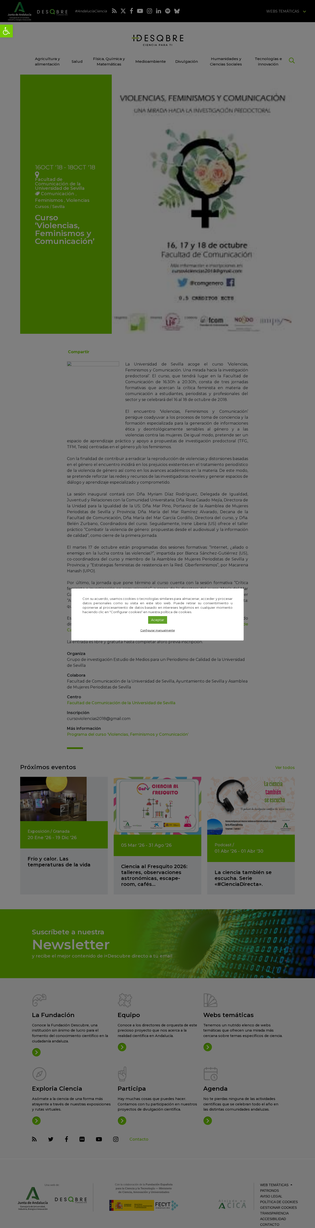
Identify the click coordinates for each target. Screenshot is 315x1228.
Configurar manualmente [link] (157, 630)
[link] (6, 31)
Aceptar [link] (157, 620)
